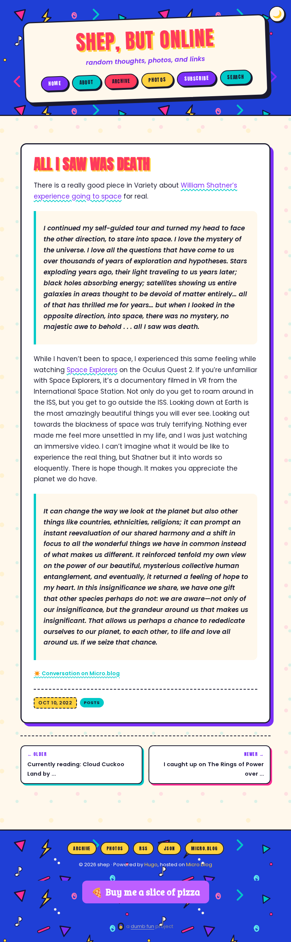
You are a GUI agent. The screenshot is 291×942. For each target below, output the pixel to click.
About (87, 82)
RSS (143, 848)
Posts (92, 702)
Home (54, 83)
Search (235, 77)
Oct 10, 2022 (55, 702)
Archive (121, 81)
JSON (169, 848)
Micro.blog (204, 848)
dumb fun (142, 926)
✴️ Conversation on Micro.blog (77, 673)
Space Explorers (92, 369)
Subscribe (196, 79)
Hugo (151, 864)
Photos (157, 80)
